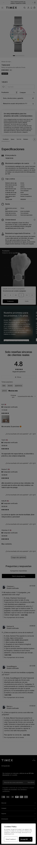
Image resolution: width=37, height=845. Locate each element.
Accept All (24, 839)
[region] (18, 833)
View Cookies (10, 839)
